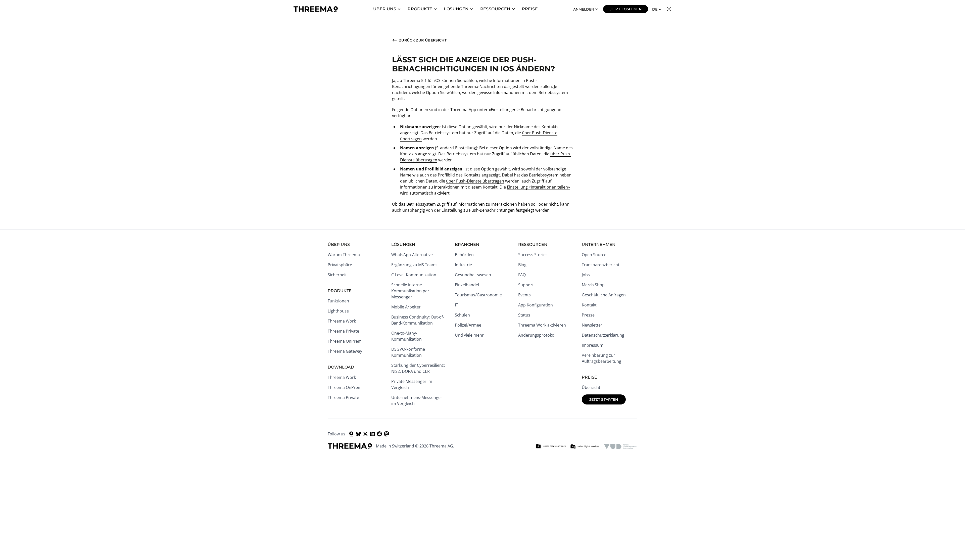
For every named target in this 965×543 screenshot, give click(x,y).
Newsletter (592, 325)
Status (524, 315)
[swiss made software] (551, 446)
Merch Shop (593, 285)
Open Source (594, 254)
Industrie (463, 264)
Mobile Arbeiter (406, 307)
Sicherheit (337, 275)
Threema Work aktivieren (542, 325)
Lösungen (456, 9)
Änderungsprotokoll (537, 335)
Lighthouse (338, 311)
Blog (522, 264)
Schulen (462, 315)
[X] (365, 434)
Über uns (384, 9)
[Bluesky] (358, 434)
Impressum (592, 345)
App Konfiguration (535, 305)
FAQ (522, 275)
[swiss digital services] (585, 446)
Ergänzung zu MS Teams (414, 264)
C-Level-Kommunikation (413, 275)
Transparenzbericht (600, 264)
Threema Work (342, 321)
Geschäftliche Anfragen (604, 295)
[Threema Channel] (351, 434)
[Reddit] (379, 434)
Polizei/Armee (468, 325)
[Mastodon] (386, 434)
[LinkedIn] (372, 434)
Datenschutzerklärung (603, 335)
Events (524, 295)
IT (456, 305)
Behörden (464, 254)
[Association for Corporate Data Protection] (620, 446)
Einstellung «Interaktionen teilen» (538, 187)
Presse (588, 315)
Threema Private (343, 331)
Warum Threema (344, 254)
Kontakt (589, 305)
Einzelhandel (467, 285)
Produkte (420, 9)
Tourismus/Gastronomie (478, 295)
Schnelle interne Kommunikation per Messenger (410, 291)
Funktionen (338, 301)
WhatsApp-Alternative (412, 254)
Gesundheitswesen (473, 275)
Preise (530, 9)
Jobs (586, 275)
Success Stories (533, 254)
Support (526, 285)
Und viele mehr (469, 335)
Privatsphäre (340, 264)
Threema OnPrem (345, 341)
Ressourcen (495, 9)
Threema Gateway (345, 351)
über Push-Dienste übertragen (475, 181)
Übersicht (591, 387)
